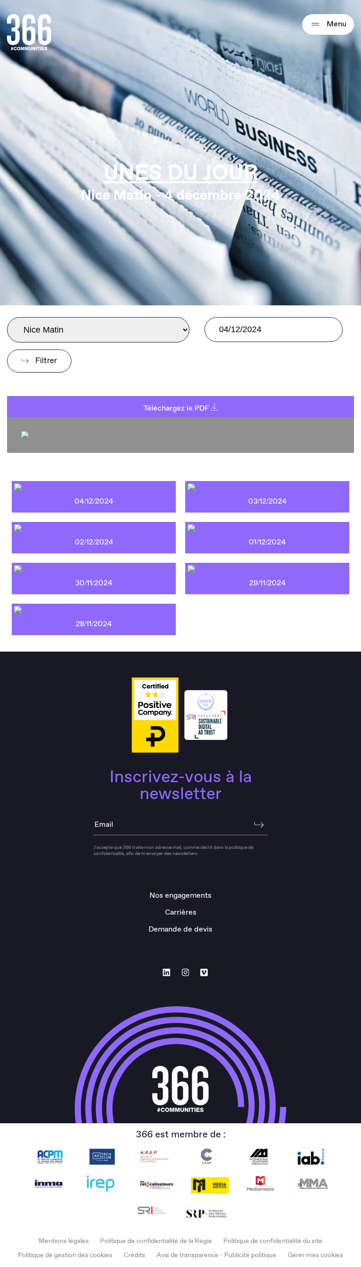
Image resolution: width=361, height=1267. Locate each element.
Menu (335, 24)
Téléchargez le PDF (177, 408)
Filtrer (45, 361)
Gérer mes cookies (315, 1255)
